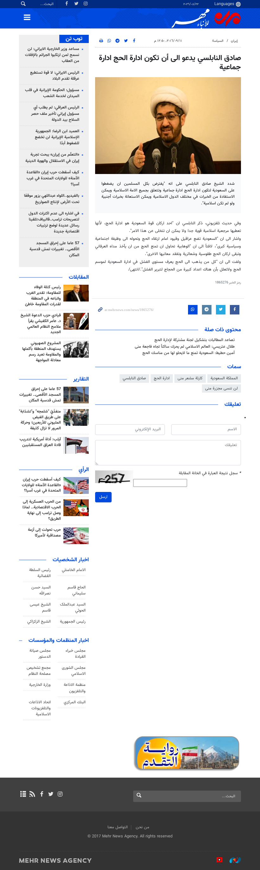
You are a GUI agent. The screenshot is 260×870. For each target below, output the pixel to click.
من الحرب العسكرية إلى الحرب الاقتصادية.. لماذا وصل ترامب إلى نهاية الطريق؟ (42, 510)
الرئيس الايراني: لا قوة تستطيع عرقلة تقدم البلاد (54, 76)
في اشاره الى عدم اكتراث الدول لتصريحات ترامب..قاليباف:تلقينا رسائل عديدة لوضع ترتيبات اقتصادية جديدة (54, 222)
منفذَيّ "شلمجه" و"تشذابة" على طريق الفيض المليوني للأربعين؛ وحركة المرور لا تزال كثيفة (40, 420)
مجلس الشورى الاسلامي (74, 671)
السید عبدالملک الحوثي (73, 607)
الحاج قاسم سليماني (77, 590)
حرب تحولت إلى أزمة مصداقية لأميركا (44, 533)
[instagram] (60, 794)
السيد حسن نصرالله (41, 590)
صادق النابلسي (134, 378)
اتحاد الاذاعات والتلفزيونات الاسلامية (40, 708)
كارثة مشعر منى (190, 378)
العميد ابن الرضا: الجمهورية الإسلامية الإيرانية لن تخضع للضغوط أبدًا (57, 137)
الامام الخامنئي (74, 570)
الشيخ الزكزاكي (39, 621)
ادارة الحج (162, 378)
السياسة (218, 41)
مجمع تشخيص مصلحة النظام (39, 671)
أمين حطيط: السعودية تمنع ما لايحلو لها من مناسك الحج (188, 353)
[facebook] (41, 794)
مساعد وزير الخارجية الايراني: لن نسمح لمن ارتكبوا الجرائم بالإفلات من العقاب (52, 55)
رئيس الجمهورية (73, 621)
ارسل (103, 497)
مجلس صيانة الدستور (40, 654)
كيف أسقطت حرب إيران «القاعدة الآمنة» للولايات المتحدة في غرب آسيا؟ (53, 178)
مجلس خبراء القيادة (76, 654)
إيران (234, 41)
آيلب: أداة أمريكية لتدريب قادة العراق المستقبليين (40, 442)
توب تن (74, 39)
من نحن (142, 827)
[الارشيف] (23, 794)
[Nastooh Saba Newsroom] (232, 860)
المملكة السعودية (224, 378)
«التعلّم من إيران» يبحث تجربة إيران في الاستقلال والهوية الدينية (52, 158)
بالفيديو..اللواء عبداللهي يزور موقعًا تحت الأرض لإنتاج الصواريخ (51, 199)
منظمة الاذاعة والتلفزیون (75, 688)
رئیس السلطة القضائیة (40, 573)
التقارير (81, 379)
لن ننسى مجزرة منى (221, 388)
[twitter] (51, 794)
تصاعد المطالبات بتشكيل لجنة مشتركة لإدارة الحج (194, 340)
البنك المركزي (75, 702)
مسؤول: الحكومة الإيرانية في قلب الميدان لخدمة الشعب (52, 93)
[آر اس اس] (32, 794)
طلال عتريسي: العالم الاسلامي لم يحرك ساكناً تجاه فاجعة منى (185, 347)
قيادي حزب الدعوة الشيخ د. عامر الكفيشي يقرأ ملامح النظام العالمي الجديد (41, 324)
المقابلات (79, 277)
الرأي (84, 470)
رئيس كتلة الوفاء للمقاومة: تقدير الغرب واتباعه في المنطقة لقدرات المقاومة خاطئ (43, 296)
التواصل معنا (117, 827)
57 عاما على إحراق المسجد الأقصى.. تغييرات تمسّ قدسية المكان (54, 249)
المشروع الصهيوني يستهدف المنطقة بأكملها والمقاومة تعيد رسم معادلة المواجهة (41, 352)
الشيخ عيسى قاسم (40, 607)
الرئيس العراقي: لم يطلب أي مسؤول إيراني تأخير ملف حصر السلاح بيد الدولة (55, 113)
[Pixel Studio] (216, 860)
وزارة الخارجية (40, 685)
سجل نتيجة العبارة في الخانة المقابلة (210, 473)
